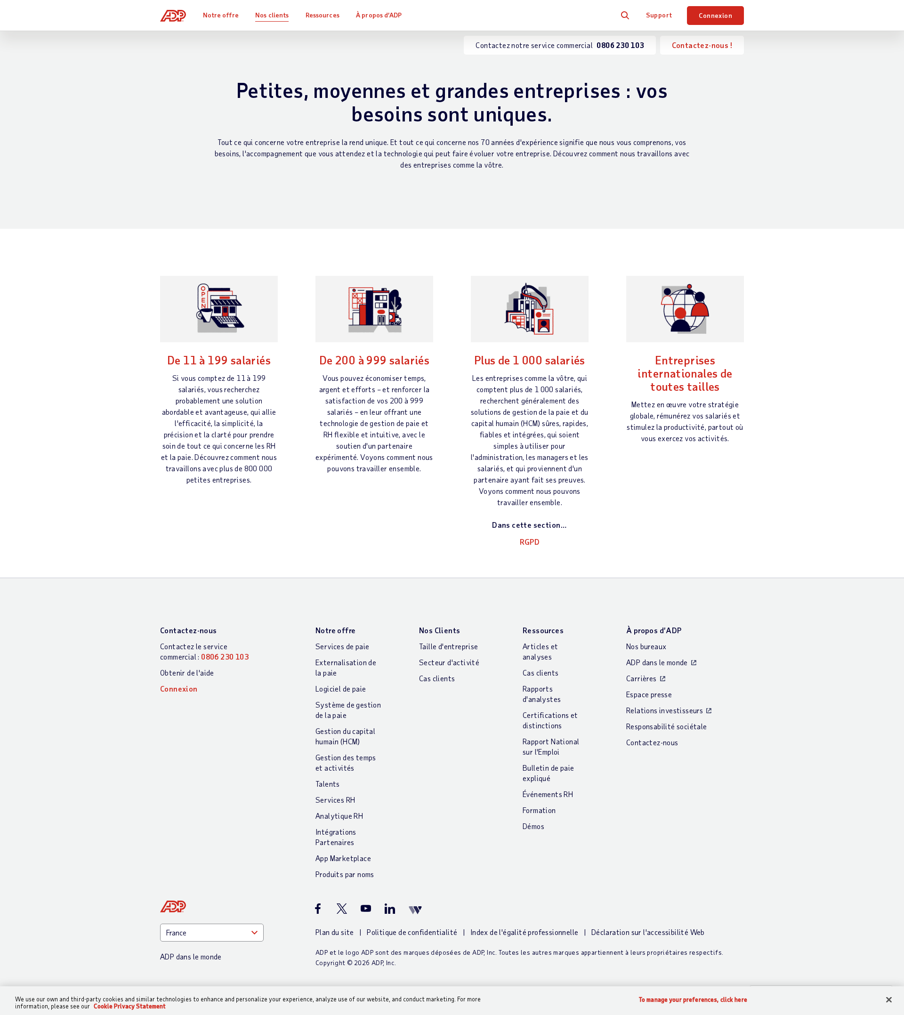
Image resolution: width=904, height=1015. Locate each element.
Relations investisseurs (664, 710)
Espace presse (649, 694)
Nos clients (272, 15)
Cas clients (437, 678)
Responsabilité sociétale (666, 726)
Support (659, 15)
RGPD (530, 541)
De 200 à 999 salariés (374, 360)
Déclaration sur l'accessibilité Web (648, 931)
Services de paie (342, 646)
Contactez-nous (188, 630)
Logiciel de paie (340, 688)
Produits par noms (344, 874)
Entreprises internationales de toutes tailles (685, 373)
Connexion (715, 15)
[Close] (889, 1000)
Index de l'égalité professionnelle (524, 931)
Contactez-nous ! (702, 44)
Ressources (322, 15)
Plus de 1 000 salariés (529, 360)
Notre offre (221, 15)
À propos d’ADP (379, 15)
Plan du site (334, 931)
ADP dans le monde (657, 662)
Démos (533, 826)
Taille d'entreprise (448, 646)
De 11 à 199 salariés (219, 360)
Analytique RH (339, 815)
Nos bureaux (646, 646)
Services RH (335, 799)
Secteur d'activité (449, 662)
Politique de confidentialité (412, 931)
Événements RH (548, 793)
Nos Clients (439, 630)
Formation (539, 810)
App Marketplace (343, 858)
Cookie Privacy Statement (130, 1006)
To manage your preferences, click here (693, 999)
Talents (327, 783)
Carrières (641, 678)
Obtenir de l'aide (187, 672)
